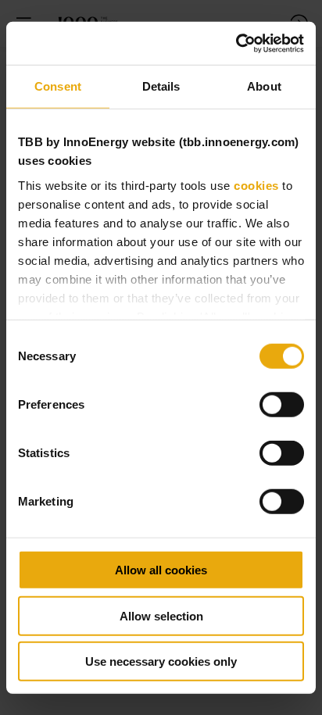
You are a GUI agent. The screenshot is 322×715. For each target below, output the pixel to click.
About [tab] (264, 86)
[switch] (281, 404)
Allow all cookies (161, 570)
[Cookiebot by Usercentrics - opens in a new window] (235, 43)
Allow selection (161, 615)
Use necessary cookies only (161, 661)
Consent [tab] (57, 86)
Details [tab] (161, 86)
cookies (256, 184)
